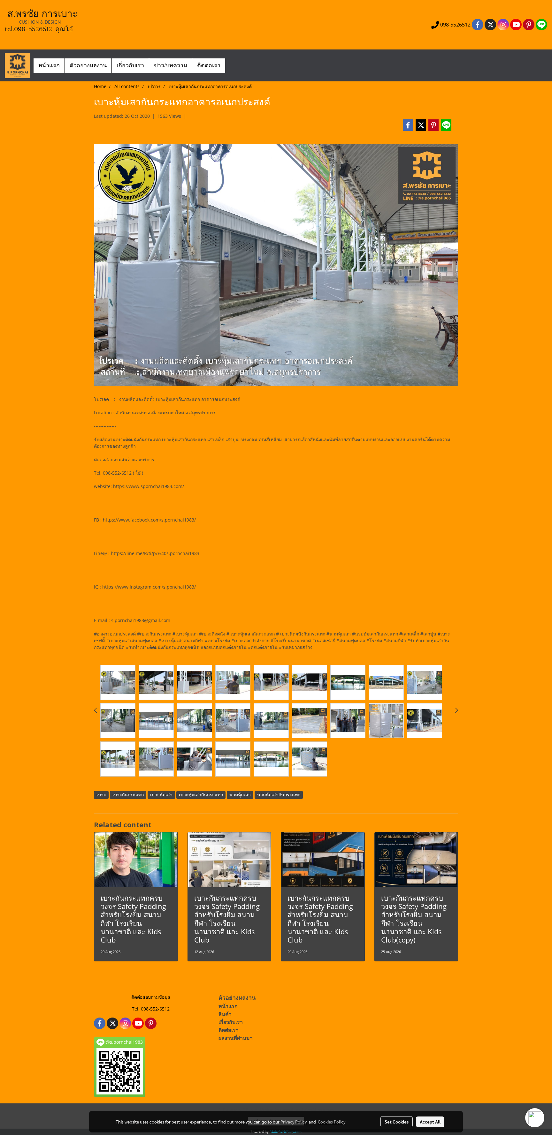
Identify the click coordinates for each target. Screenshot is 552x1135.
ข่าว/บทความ (170, 65)
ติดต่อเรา (208, 65)
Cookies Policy (331, 1121)
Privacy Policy (293, 1121)
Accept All (430, 1121)
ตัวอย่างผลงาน (88, 65)
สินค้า (225, 1014)
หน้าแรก (49, 65)
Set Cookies (397, 1121)
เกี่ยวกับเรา (130, 65)
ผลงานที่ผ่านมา (235, 1038)
